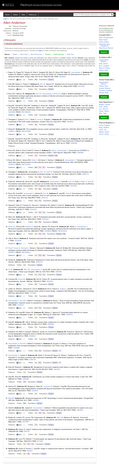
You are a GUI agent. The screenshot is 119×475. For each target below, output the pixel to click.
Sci (39, 167)
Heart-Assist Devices (106, 48)
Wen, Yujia (102, 113)
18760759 (39, 262)
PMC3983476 (26, 112)
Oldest (15, 54)
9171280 (40, 441)
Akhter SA (57, 94)
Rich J (27, 119)
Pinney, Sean (103, 86)
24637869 (11, 112)
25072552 (28, 98)
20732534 (45, 219)
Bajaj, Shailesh (104, 127)
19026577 (11, 252)
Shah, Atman (103, 64)
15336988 (16, 348)
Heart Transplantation (106, 37)
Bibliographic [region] (10, 40)
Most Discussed (36, 54)
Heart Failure (103, 40)
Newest (7, 54)
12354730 (32, 359)
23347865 (73, 186)
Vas (39, 177)
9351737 (27, 431)
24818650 (70, 122)
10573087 (25, 422)
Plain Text (70, 54)
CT (59, 351)
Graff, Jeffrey (103, 107)
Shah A (53, 150)
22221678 (33, 209)
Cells (56, 155)
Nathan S (84, 181)
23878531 (11, 164)
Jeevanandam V (76, 72)
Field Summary (59, 54)
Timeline (48, 54)
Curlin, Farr (102, 130)
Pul (39, 201)
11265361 (36, 400)
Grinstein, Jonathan (105, 90)
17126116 (20, 305)
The (24, 382)
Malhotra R (29, 226)
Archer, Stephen (104, 125)
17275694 (33, 293)
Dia (35, 296)
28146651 (62, 77)
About (15, 15)
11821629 (56, 369)
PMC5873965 (26, 131)
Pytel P (10, 248)
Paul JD (71, 181)
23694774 (85, 174)
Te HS (10, 269)
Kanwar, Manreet (104, 88)
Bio (35, 124)
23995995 (80, 153)
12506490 (25, 379)
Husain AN (21, 279)
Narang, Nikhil (103, 93)
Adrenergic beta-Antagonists (104, 45)
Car (35, 89)
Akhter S (34, 160)
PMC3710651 (26, 164)
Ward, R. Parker (104, 68)
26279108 (81, 86)
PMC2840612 (26, 252)
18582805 (58, 272)
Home (7, 15)
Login (5, 19)
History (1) (32, 15)
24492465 (74, 143)
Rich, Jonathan (104, 66)
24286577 (11, 131)
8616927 (30, 451)
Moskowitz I (25, 248)
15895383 (50, 324)
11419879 (34, 391)
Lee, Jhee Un (103, 109)
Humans (51, 79)
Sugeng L (63, 289)
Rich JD (42, 84)
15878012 (32, 336)
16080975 (69, 314)
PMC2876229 (62, 231)
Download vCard (18, 35)
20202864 (47, 231)
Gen (35, 201)
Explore (104, 52)
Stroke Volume (104, 42)
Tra (36, 101)
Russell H (23, 301)
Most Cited (24, 54)
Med (35, 79)
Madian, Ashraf (104, 132)
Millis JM (27, 269)
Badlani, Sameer (104, 104)
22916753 (44, 198)
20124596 (18, 241)
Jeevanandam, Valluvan (104, 60)
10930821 (80, 410)
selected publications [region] (14, 44)
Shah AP (49, 172)
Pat (39, 255)
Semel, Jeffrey (104, 111)
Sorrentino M (47, 386)
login (40, 50)
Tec (43, 167)
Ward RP (11, 398)
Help (23, 15)
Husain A (40, 119)
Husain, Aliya (103, 70)
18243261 (49, 281)
